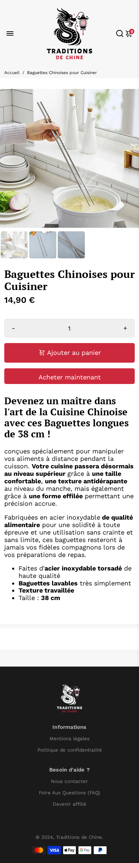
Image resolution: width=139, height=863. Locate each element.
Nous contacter (69, 781)
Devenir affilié (69, 804)
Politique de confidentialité (69, 750)
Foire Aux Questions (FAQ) (69, 792)
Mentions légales (69, 738)
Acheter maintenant (69, 377)
